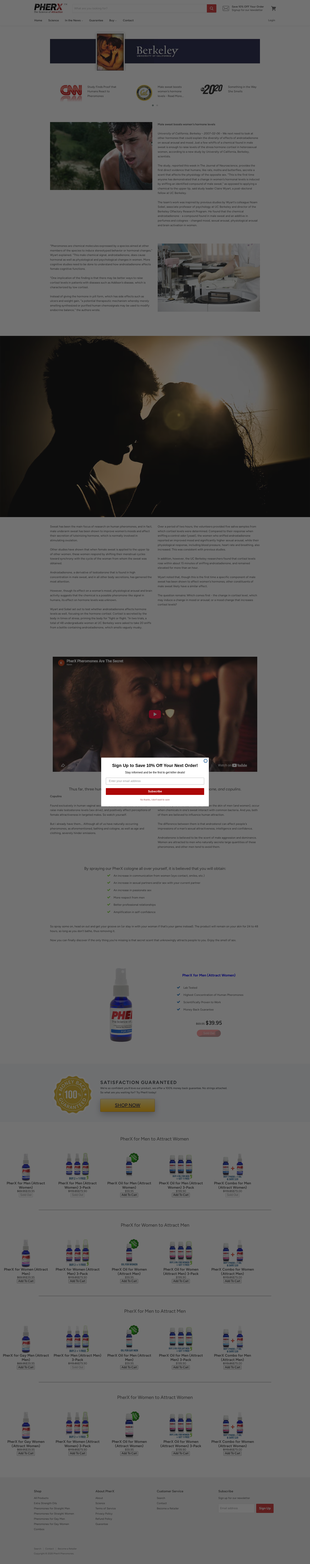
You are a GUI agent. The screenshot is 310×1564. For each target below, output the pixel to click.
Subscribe (155, 791)
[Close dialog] (205, 761)
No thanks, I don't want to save (155, 799)
